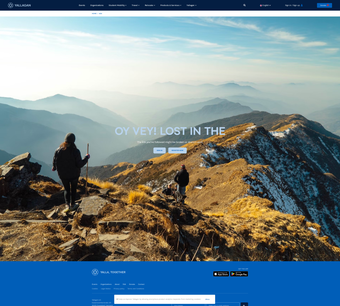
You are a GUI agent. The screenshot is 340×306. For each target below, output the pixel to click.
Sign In (159, 150)
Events (94, 284)
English (265, 5)
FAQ (124, 284)
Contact (141, 284)
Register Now (177, 150)
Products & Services (169, 5)
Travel (135, 5)
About (117, 284)
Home (94, 13)
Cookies (95, 289)
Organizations (106, 284)
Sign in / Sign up (292, 5)
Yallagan (190, 5)
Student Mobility (117, 5)
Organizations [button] (96, 5)
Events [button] (82, 5)
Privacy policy (119, 289)
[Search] (244, 5)
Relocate (149, 5)
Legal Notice (105, 289)
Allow (207, 299)
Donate (132, 284)
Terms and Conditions (136, 289)
